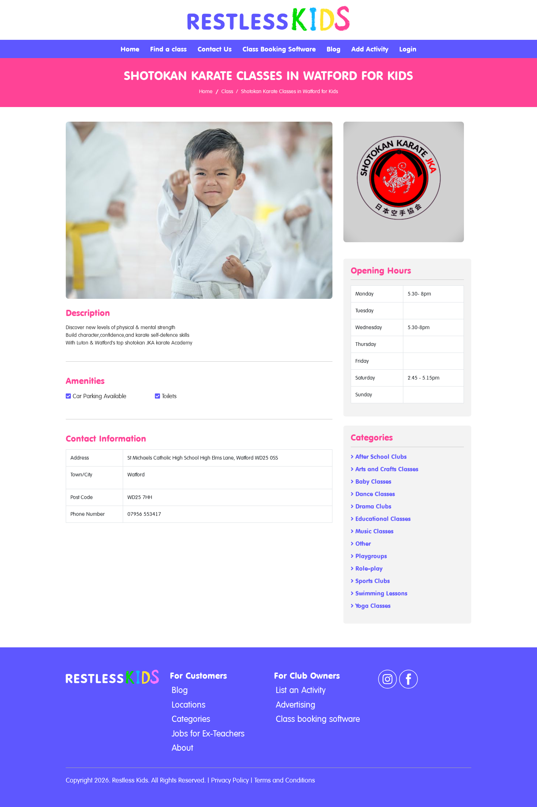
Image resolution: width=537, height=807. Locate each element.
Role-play (368, 568)
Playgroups (370, 556)
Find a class (168, 49)
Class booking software (318, 719)
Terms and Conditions (284, 780)
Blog (333, 49)
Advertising (295, 704)
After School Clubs (380, 456)
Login (407, 49)
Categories (191, 719)
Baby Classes (372, 481)
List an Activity (300, 690)
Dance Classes (374, 494)
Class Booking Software (279, 49)
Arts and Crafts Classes (386, 469)
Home (130, 49)
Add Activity (369, 49)
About (182, 748)
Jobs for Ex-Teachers (208, 733)
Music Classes (373, 531)
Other (362, 543)
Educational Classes (382, 518)
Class (227, 91)
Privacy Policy (230, 780)
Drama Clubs (372, 506)
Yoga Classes (372, 605)
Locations (188, 704)
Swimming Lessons (380, 593)
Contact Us (215, 49)
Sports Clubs (372, 581)
